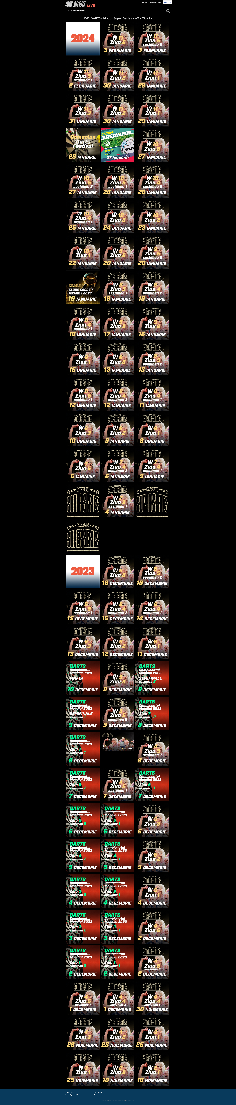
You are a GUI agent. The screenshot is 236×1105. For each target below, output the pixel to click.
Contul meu (144, 2)
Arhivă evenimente (155, 2)
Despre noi (69, 1092)
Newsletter (98, 1095)
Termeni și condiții (71, 1095)
